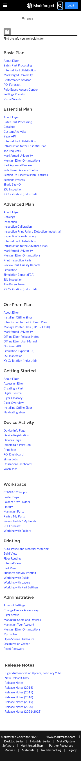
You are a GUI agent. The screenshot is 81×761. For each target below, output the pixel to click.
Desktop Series (14, 741)
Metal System (66, 741)
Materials (28, 750)
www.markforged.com (61, 737)
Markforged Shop (31, 745)
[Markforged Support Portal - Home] (40, 6)
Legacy (72, 750)
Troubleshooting (50, 750)
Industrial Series (40, 741)
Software (8, 745)
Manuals (10, 750)
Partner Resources (61, 745)
